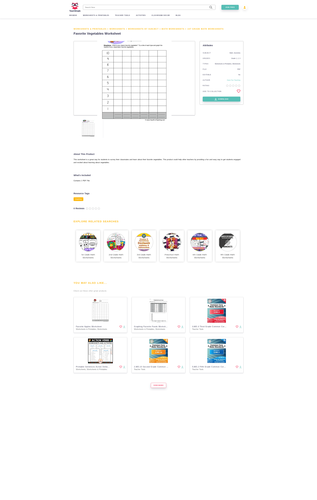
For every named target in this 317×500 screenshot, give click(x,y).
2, (238, 58)
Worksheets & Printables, (223, 64)
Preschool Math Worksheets (172, 256)
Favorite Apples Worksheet (89, 326)
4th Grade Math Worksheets (200, 256)
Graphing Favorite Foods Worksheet (151, 326)
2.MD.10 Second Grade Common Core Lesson (156, 367)
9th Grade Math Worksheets (228, 256)
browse (73, 15)
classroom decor (161, 15)
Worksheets (117, 29)
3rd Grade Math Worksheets (144, 256)
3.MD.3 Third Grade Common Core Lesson (212, 326)
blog (178, 15)
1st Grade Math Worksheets (205, 29)
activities (141, 15)
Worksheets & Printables (90, 29)
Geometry (237, 53)
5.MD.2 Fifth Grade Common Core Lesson (212, 367)
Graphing (78, 199)
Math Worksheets (173, 29)
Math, (232, 53)
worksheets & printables (96, 15)
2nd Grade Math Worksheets (116, 256)
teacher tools (122, 15)
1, (237, 58)
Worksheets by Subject (143, 29)
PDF (238, 69)
